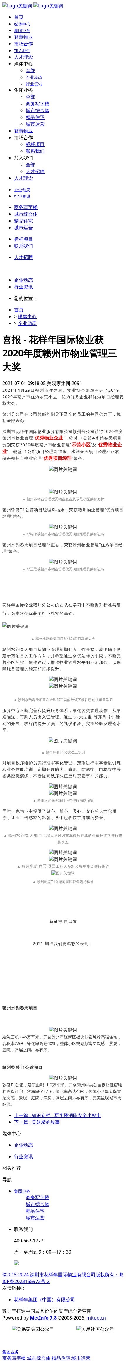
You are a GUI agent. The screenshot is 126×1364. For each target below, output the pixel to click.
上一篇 (57, 1115)
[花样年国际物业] (32, 5)
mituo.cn (96, 1318)
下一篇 (37, 1122)
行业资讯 (23, 286)
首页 (18, 17)
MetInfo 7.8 (43, 1318)
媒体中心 (27, 316)
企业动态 (23, 280)
